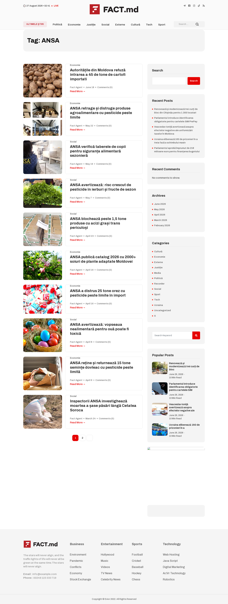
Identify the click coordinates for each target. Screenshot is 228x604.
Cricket (136, 560)
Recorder (159, 283)
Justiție (91, 24)
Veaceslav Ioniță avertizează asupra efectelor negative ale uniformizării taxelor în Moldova (174, 130)
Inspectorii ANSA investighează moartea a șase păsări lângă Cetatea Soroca (103, 405)
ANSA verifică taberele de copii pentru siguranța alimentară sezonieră (98, 151)
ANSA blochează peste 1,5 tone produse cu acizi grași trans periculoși (98, 223)
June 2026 (160, 204)
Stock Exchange (80, 579)
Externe (120, 24)
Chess (136, 579)
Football (137, 554)
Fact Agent (76, 87)
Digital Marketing (174, 567)
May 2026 (159, 209)
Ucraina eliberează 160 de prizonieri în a (184, 426)
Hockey (136, 573)
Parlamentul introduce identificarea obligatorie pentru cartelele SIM (183, 386)
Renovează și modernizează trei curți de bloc (184, 366)
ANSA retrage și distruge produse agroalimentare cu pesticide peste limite (101, 112)
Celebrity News (111, 579)
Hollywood (107, 554)
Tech (149, 24)
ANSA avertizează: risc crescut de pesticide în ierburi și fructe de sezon (103, 187)
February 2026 (162, 225)
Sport (161, 24)
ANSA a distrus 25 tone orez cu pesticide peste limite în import (98, 293)
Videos (105, 567)
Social (105, 24)
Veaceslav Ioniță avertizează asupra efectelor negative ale (181, 407)
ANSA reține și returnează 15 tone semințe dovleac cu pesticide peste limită (101, 367)
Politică (57, 24)
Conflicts (75, 567)
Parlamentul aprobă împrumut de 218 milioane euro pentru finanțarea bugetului (177, 150)
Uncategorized (162, 310)
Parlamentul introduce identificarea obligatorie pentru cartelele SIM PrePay (175, 120)
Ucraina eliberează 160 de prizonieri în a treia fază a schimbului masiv (176, 141)
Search (157, 70)
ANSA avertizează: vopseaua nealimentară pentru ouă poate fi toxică (99, 329)
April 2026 (159, 214)
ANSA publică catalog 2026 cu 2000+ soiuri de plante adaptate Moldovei (103, 259)
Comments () (105, 87)
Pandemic (76, 560)
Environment (78, 554)
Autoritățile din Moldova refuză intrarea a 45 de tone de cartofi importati (97, 74)
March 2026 (160, 220)
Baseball (137, 567)
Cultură (135, 24)
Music (104, 560)
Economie (74, 24)
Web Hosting (171, 554)
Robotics (169, 579)
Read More (76, 91)
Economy (76, 573)
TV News (106, 573)
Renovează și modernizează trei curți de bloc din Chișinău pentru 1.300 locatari (176, 111)
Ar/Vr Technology (174, 573)
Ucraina (158, 305)
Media (157, 273)
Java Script (170, 560)
